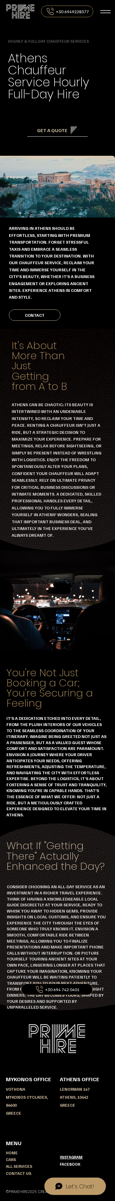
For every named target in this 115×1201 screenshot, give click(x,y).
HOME (12, 1152)
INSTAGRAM (71, 1157)
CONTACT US (18, 1173)
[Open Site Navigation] (105, 11)
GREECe (67, 1105)
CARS (11, 1159)
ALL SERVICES (19, 1166)
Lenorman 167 (75, 1089)
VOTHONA (16, 1089)
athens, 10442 (74, 1097)
